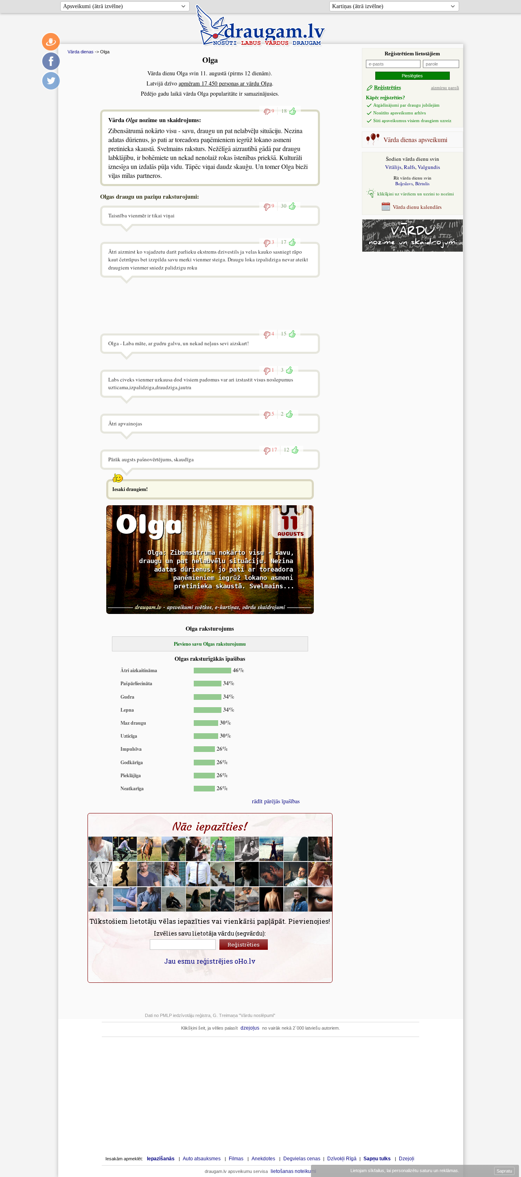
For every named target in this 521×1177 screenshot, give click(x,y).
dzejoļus (250, 1028)
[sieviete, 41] (320, 874)
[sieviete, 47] (296, 848)
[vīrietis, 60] (222, 848)
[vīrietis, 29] (149, 874)
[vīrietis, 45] (100, 874)
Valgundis (429, 167)
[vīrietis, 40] (271, 874)
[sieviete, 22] (222, 899)
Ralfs (409, 167)
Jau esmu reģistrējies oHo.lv (210, 961)
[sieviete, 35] (247, 848)
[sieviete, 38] (125, 899)
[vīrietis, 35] (320, 899)
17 (284, 241)
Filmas (236, 1159)
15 (284, 333)
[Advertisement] (408, 301)
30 (284, 205)
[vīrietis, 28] (125, 848)
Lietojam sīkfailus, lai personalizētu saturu (404, 1170)
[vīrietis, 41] (296, 874)
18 (284, 110)
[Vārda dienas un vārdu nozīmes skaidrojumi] (412, 250)
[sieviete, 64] (100, 848)
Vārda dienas (81, 51)
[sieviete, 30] (173, 874)
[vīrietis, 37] (247, 874)
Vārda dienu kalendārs (417, 206)
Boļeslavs (404, 183)
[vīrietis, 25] (271, 848)
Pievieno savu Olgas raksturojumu (210, 643)
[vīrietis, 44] (198, 874)
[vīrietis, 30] (100, 899)
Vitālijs (393, 167)
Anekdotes (263, 1159)
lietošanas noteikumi (293, 1171)
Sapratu (504, 1170)
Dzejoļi (406, 1159)
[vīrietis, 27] (198, 848)
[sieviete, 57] (198, 899)
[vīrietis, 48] (247, 899)
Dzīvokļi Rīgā (342, 1159)
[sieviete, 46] (149, 848)
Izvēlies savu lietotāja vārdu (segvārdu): (210, 933)
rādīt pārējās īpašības (276, 801)
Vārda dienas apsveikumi (415, 139)
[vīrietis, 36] (271, 899)
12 (286, 449)
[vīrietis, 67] (173, 848)
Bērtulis (422, 183)
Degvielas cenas (301, 1159)
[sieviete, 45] (125, 874)
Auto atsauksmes (202, 1159)
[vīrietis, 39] (222, 874)
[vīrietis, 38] (296, 899)
